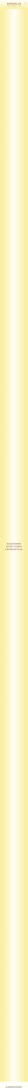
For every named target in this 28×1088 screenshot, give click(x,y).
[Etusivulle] (14, 6)
